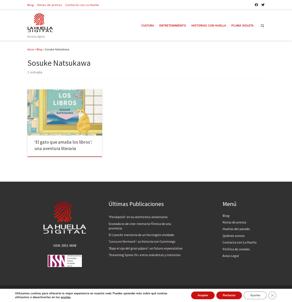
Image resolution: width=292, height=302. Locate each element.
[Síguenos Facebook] (256, 4)
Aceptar (203, 295)
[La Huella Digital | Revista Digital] (40, 22)
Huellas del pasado (236, 229)
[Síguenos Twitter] (263, 4)
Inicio (30, 49)
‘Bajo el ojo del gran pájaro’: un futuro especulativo (146, 248)
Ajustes (255, 295)
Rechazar (229, 295)
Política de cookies (236, 249)
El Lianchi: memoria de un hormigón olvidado (141, 235)
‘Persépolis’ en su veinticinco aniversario (138, 217)
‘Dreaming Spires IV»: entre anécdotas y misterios (145, 255)
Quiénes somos (234, 235)
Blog (39, 49)
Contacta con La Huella (240, 242)
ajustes (66, 297)
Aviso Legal (231, 256)
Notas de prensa (234, 222)
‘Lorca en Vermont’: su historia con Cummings (142, 241)
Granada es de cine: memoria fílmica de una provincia (140, 226)
